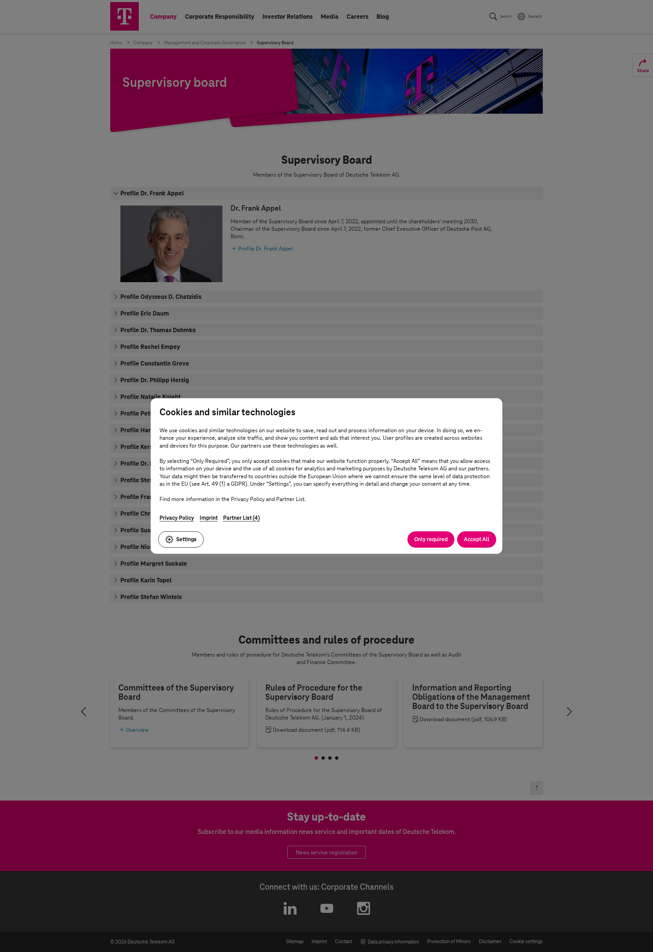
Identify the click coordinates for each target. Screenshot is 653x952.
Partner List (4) (241, 517)
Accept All (476, 539)
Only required (431, 539)
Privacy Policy (177, 517)
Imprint (209, 517)
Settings (186, 539)
